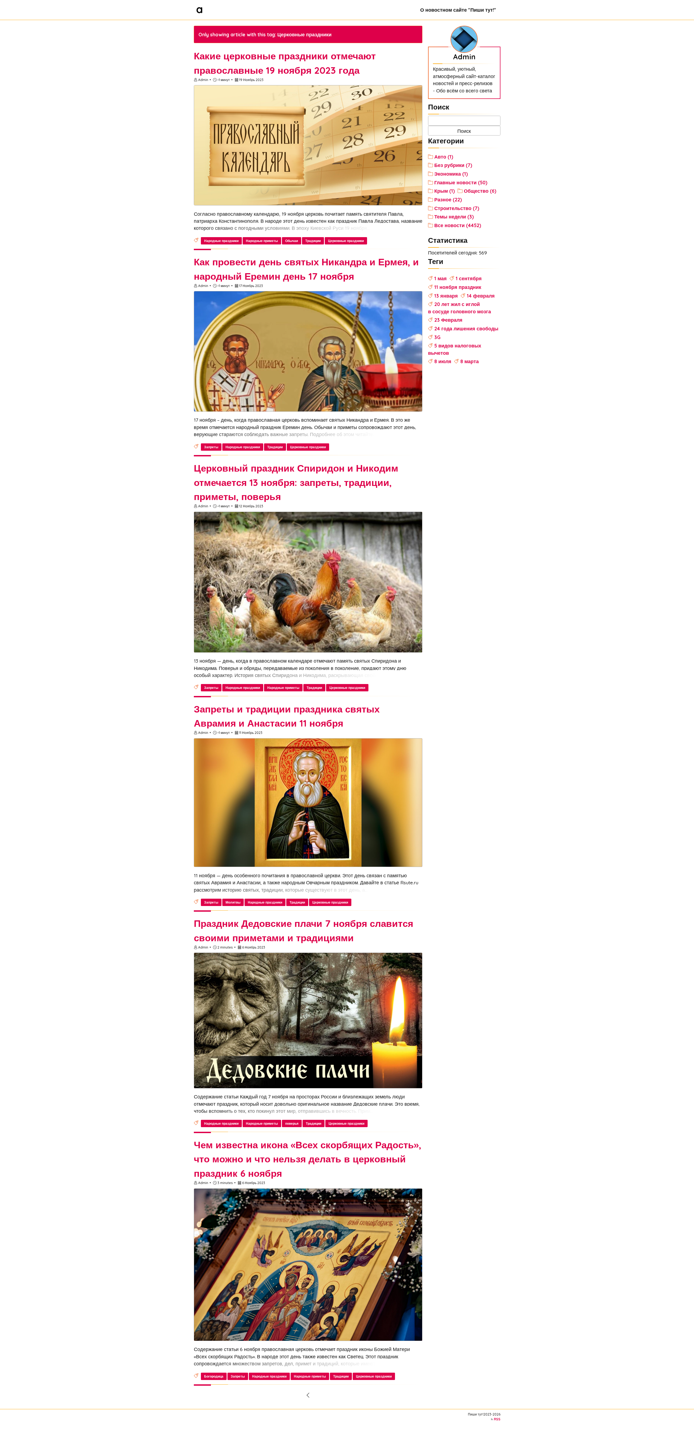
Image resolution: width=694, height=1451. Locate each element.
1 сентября (469, 278)
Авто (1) (443, 157)
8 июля (442, 361)
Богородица (213, 1376)
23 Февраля (448, 320)
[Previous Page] (308, 1395)
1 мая (440, 278)
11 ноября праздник (457, 287)
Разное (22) (448, 199)
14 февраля (481, 296)
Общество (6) (480, 191)
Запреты (211, 447)
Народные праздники (221, 241)
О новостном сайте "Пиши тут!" (458, 10)
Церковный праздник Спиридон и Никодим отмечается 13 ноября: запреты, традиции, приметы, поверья (296, 482)
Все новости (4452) (457, 225)
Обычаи (291, 241)
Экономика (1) (451, 174)
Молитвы (233, 902)
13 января (446, 296)
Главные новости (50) (460, 182)
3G (437, 337)
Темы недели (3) (454, 217)
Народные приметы (262, 241)
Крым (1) (444, 191)
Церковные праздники (346, 241)
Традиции (313, 241)
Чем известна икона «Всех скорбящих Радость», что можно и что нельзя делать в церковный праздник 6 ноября (307, 1159)
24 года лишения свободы (466, 328)
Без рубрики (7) (453, 165)
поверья (291, 1123)
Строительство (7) (456, 208)
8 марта (469, 361)
